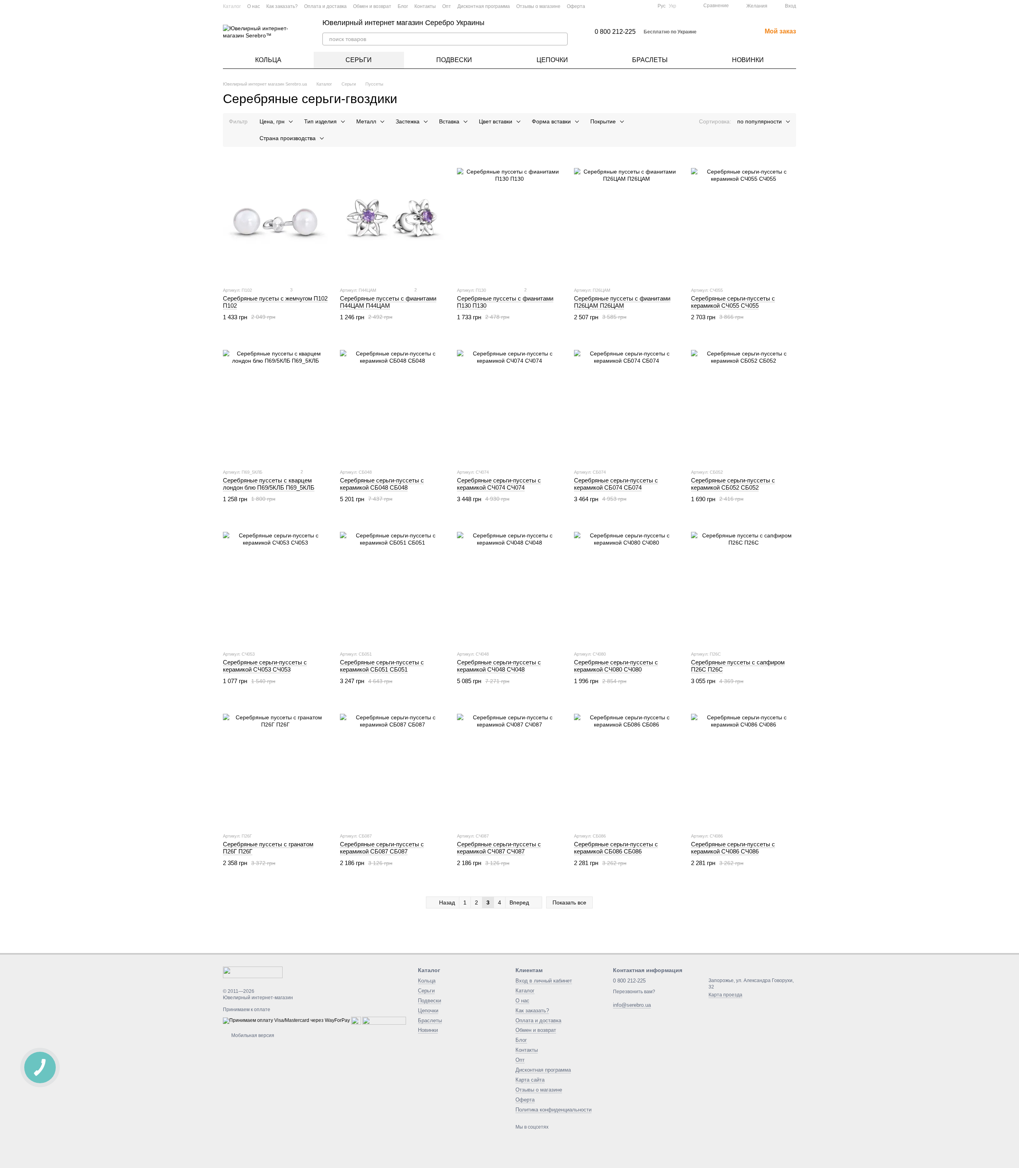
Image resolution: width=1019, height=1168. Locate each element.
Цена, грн (272, 121)
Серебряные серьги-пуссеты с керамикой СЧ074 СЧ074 (499, 484)
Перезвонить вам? (634, 991)
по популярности (759, 121)
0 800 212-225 (615, 32)
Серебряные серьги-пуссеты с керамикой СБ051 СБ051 (382, 666)
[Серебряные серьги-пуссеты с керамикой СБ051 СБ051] (392, 584)
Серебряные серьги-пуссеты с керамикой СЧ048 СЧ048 (499, 666)
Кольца (268, 60)
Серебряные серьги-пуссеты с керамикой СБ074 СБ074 (616, 484)
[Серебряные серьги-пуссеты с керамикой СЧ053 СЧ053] (275, 584)
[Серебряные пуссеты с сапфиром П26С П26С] (743, 584)
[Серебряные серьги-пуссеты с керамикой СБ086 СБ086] (626, 766)
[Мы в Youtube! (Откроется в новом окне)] (627, 6)
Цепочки (552, 60)
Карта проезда (725, 995)
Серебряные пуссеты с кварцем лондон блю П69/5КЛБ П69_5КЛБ (268, 484)
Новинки (748, 60)
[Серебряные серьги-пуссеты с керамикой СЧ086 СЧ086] (743, 766)
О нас (253, 6)
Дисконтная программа (483, 6)
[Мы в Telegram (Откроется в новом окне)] (646, 6)
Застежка (408, 121)
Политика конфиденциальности (553, 1110)
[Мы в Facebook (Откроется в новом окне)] (618, 6)
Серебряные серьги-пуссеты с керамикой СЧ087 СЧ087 (499, 848)
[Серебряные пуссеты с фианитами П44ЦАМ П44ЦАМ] (392, 220)
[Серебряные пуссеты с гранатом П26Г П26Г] (275, 766)
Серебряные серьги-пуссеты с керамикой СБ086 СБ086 (616, 848)
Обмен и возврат (372, 6)
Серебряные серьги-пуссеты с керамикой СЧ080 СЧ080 (616, 666)
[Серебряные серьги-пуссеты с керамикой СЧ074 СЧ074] (509, 402)
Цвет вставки (495, 121)
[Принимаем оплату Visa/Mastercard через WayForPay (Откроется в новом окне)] (286, 1020)
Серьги (359, 60)
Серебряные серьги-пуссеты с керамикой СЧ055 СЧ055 (733, 302)
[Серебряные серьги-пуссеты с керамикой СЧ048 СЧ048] (509, 584)
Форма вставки (551, 121)
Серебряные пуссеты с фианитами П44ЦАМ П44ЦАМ (388, 302)
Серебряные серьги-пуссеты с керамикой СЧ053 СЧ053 (265, 666)
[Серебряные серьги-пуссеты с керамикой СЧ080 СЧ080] (626, 584)
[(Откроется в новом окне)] (356, 1020)
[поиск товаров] (561, 39)
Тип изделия (320, 121)
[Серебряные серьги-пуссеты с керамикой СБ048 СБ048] (392, 402)
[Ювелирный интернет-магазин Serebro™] (253, 972)
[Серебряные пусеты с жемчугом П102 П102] (275, 220)
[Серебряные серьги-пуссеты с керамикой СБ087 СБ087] (392, 766)
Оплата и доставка (325, 6)
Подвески (454, 60)
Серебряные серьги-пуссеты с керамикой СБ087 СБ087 (382, 848)
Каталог (232, 6)
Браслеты (650, 60)
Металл (366, 121)
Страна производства (288, 138)
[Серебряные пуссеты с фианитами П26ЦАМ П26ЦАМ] (626, 220)
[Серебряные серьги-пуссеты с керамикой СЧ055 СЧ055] (743, 220)
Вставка (449, 121)
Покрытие (603, 121)
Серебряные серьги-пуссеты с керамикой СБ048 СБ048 (382, 484)
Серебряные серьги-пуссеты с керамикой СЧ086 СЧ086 (733, 848)
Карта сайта (530, 1080)
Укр (672, 6)
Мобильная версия (252, 1035)
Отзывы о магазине (538, 6)
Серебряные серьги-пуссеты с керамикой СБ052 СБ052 (733, 484)
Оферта (576, 6)
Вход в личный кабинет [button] (543, 981)
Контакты (425, 6)
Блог (403, 6)
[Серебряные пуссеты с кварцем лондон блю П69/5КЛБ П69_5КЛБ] (275, 402)
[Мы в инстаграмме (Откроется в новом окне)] (637, 6)
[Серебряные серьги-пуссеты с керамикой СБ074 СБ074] (626, 402)
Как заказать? (282, 6)
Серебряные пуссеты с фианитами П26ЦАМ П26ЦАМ (622, 302)
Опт (446, 6)
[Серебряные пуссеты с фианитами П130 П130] (509, 220)
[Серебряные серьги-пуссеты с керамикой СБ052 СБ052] (743, 402)
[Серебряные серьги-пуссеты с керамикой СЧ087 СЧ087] (509, 766)
